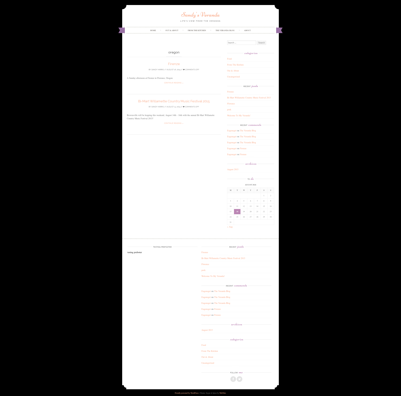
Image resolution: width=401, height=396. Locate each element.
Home (153, 30)
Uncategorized (233, 76)
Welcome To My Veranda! (238, 115)
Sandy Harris (157, 70)
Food (229, 58)
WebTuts (222, 393)
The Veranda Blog (225, 30)
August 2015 (232, 169)
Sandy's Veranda (200, 14)
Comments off (192, 70)
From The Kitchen (197, 30)
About (247, 30)
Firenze (174, 64)
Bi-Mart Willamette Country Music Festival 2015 (174, 101)
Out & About (171, 30)
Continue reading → (174, 83)
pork (229, 109)
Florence (231, 103)
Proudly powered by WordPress (187, 393)
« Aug (230, 226)
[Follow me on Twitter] (239, 379)
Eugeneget (231, 130)
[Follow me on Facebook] (233, 379)
